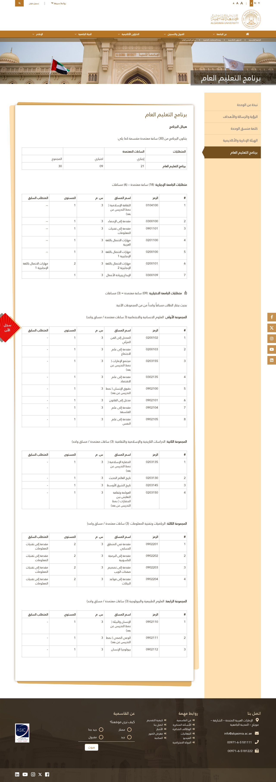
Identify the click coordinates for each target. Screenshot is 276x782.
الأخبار (159, 729)
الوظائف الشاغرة (182, 729)
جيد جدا (92, 729)
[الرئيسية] (248, 34)
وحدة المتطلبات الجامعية (212, 40)
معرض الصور (156, 733)
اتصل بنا (158, 724)
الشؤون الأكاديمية (234, 40)
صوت (91, 747)
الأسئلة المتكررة (182, 724)
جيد (123, 737)
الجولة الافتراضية (182, 742)
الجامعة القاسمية (255, 40)
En (255, 3)
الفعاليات (186, 733)
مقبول (93, 737)
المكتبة (159, 738)
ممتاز (122, 729)
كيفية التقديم (155, 720)
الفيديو (187, 738)
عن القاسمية (184, 720)
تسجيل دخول (34, 3)
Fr (259, 3)
